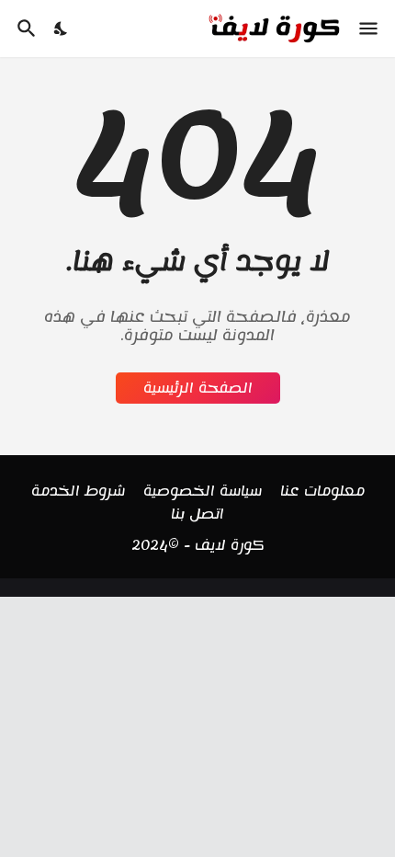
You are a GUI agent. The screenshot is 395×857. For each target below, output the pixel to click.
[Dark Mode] (61, 28)
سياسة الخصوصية (202, 492)
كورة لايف (230, 545)
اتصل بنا (197, 515)
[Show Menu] (369, 28)
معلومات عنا (322, 492)
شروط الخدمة (78, 492)
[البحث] (24, 28)
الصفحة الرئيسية (198, 388)
